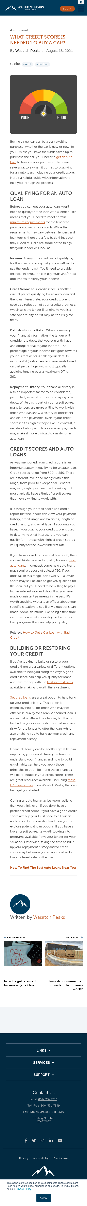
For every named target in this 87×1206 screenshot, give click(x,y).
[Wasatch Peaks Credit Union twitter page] (34, 1140)
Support (42, 1074)
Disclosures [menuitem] (60, 1158)
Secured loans (20, 697)
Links (42, 1050)
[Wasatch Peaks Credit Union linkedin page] (51, 1140)
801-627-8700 (47, 1099)
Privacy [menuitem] (23, 1158)
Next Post (73, 937)
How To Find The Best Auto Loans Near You (43, 867)
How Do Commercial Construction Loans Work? (66, 985)
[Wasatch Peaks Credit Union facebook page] (26, 1140)
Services (41, 1062)
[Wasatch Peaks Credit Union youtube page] (60, 1140)
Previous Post (16, 937)
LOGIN (67, 9)
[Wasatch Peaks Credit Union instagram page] (42, 1140)
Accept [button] (43, 1198)
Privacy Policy (23, 1188)
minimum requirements (27, 222)
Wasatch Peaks (27, 51)
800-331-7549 (50, 1105)
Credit (27, 64)
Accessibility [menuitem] (41, 1158)
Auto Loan (42, 64)
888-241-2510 (54, 1112)
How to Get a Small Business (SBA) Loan (20, 983)
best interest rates (60, 682)
